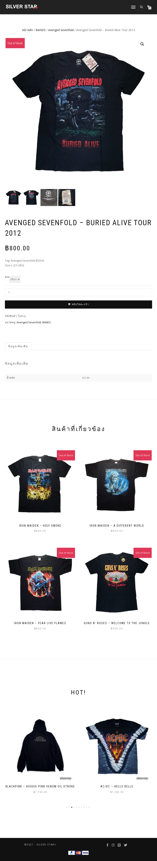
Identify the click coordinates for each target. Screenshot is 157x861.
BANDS (41, 30)
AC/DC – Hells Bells (116, 786)
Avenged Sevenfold (61, 30)
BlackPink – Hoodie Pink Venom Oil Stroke (40, 786)
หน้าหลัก (27, 30)
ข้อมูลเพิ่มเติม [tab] (18, 346)
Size (7, 277)
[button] (142, 44)
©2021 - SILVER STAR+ (40, 844)
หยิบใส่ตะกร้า (80, 304)
